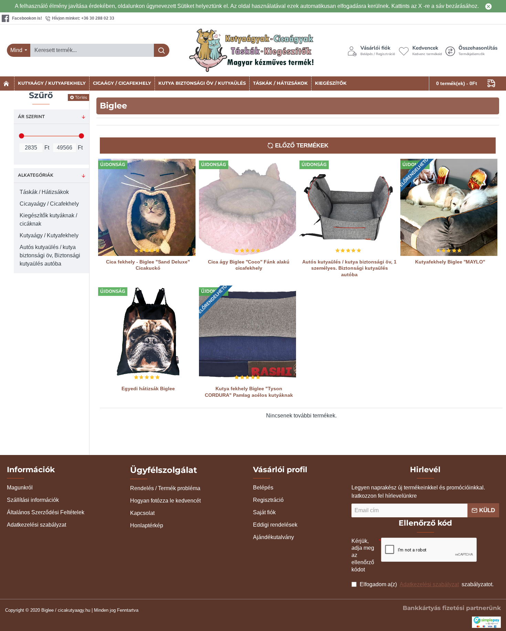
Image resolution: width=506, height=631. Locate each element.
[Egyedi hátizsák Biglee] (147, 334)
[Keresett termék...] (161, 50)
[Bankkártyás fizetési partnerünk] (486, 622)
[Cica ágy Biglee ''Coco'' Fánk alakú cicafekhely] (247, 207)
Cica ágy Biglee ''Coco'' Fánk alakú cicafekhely (248, 265)
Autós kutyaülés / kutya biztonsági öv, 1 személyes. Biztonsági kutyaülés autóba (349, 268)
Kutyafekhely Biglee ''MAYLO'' (450, 262)
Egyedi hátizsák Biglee (148, 388)
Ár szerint (31, 117)
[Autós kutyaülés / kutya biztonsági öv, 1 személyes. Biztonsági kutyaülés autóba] (348, 207)
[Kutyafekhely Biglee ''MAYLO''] (449, 207)
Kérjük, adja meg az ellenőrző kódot (362, 555)
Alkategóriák (35, 175)
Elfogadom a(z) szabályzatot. (426, 584)
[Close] (488, 6)
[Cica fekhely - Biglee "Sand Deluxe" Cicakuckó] (147, 207)
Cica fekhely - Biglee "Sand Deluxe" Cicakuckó (148, 265)
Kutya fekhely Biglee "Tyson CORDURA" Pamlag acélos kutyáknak (249, 391)
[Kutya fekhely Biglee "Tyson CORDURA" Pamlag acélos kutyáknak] (247, 334)
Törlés (81, 97)
